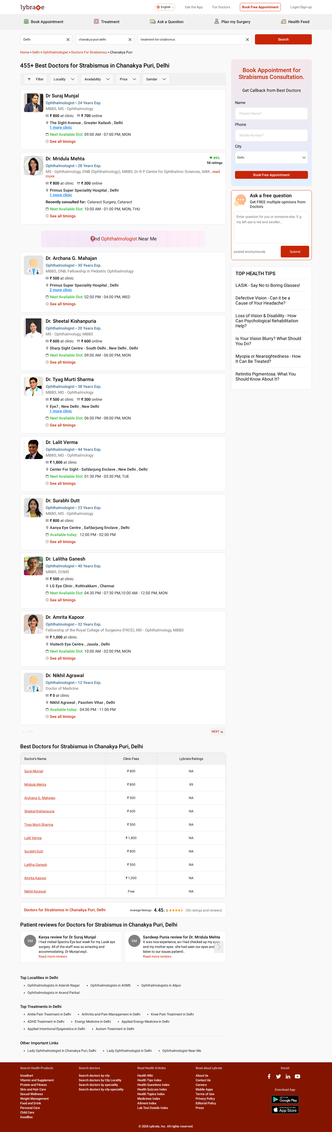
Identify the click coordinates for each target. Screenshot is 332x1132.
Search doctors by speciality (98, 1085)
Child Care (27, 1112)
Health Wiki (145, 1075)
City (238, 146)
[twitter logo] (278, 1078)
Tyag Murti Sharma (38, 824)
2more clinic (61, 290)
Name (240, 102)
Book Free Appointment (260, 7)
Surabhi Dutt (33, 851)
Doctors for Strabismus (89, 52)
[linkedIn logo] (288, 1078)
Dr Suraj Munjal (62, 96)
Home (24, 52)
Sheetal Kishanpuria (39, 811)
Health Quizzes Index (152, 1089)
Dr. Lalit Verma (62, 442)
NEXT (215, 731)
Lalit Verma (33, 838)
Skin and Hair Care (33, 1089)
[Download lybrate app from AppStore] (285, 1113)
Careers (201, 1085)
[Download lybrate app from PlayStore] (285, 1103)
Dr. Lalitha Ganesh (65, 559)
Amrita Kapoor (35, 878)
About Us (202, 1075)
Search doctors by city (94, 1075)
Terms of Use (205, 1094)
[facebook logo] (269, 1078)
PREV (30, 731)
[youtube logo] (297, 1078)
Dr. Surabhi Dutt (63, 500)
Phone (240, 124)
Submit (295, 252)
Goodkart (26, 1075)
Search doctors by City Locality (100, 1080)
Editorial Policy (206, 1103)
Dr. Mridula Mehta (65, 159)
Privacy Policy (205, 1098)
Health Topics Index (151, 1094)
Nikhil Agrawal (35, 891)
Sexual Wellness (31, 1094)
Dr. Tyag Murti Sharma (70, 379)
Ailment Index (147, 1103)
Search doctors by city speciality (101, 1089)
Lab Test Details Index (152, 1108)
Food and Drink (30, 1103)
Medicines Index (148, 1098)
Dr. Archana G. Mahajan (71, 258)
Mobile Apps (204, 1089)
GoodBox (26, 1117)
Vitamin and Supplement (37, 1080)
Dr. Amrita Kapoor (65, 617)
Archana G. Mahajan (39, 798)
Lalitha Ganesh (35, 865)
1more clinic (61, 127)
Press (200, 1108)
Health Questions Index (153, 1085)
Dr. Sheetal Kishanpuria (71, 321)
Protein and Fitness (33, 1085)
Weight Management (34, 1098)
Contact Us (203, 1080)
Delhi (36, 52)
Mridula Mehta (35, 784)
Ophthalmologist (55, 52)
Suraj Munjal (33, 771)
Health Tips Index (149, 1080)
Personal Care (30, 1108)
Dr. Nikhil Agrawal (65, 675)
